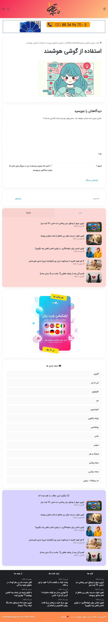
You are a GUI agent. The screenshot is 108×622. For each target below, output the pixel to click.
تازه (80, 212)
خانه (98, 43)
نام (100, 153)
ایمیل (99, 165)
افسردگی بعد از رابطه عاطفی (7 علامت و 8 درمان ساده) (62, 273)
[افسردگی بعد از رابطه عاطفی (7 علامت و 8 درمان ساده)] (94, 277)
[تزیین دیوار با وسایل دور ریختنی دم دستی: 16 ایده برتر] (94, 227)
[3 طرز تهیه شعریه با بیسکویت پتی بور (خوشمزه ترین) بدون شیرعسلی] (94, 265)
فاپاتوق (63, 616)
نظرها (28, 212)
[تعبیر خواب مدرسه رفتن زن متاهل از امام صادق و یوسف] (94, 239)
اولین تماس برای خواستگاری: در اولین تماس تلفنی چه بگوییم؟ (59, 248)
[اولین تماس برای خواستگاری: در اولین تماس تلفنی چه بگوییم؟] (94, 252)
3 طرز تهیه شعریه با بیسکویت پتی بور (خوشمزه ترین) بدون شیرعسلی (56, 261)
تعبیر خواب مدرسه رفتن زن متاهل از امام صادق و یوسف (62, 235)
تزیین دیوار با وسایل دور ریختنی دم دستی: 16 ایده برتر (62, 223)
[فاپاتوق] (54, 9)
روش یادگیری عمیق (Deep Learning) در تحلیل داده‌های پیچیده (71, 43)
